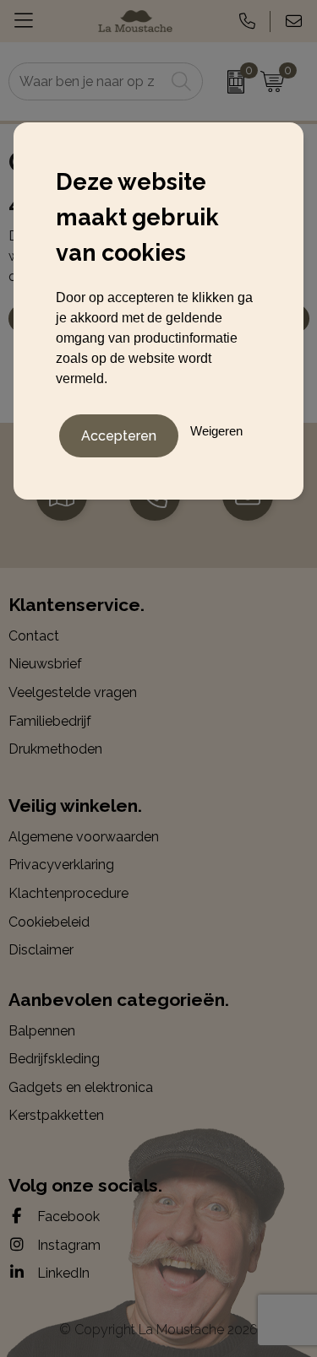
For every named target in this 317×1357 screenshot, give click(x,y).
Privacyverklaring (61, 865)
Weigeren (216, 431)
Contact (33, 636)
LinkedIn (62, 1273)
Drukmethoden (55, 749)
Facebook (67, 1216)
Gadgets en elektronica (80, 1087)
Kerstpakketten (56, 1115)
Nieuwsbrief (45, 664)
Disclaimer (41, 950)
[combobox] (87, 81)
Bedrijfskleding (54, 1059)
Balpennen (41, 1031)
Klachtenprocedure (68, 893)
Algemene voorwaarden (83, 837)
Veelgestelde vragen (72, 692)
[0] (227, 82)
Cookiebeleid (49, 922)
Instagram (67, 1245)
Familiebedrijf (49, 721)
